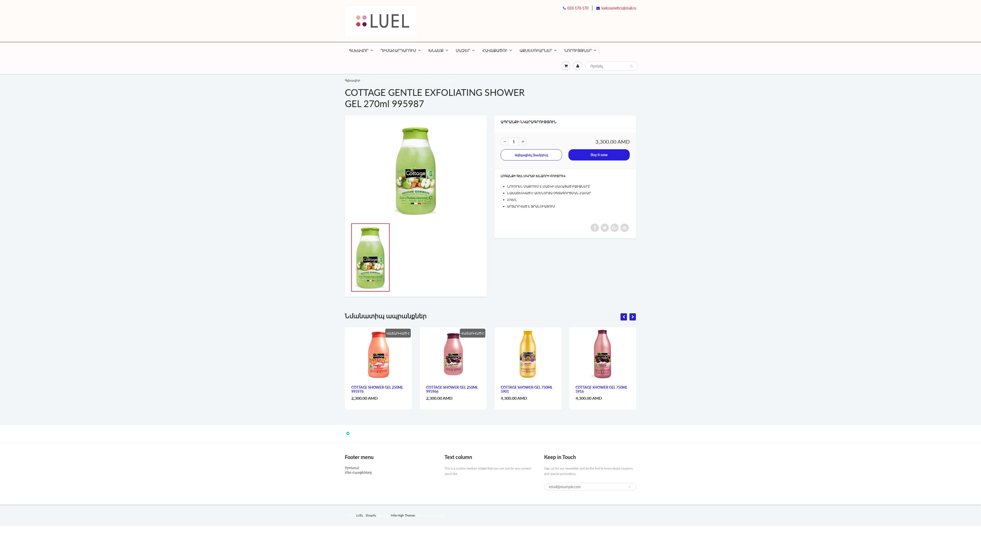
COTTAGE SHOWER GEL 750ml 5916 (601, 389)
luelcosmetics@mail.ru (618, 8)
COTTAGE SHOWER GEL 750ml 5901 (527, 389)
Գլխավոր (352, 80)
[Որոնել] (631, 66)
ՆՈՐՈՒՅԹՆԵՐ (578, 50)
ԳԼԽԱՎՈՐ (358, 50)
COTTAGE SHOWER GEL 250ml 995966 (452, 389)
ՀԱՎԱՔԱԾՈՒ (494, 50)
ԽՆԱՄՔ (435, 50)
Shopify (371, 515)
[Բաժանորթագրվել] (630, 487)
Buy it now (599, 155)
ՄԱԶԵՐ (463, 50)
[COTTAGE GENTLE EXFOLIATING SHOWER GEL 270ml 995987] (415, 170)
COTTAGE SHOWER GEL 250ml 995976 (377, 389)
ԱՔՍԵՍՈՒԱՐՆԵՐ (536, 50)
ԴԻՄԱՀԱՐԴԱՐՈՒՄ (398, 50)
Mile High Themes (403, 515)
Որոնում (352, 468)
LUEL (359, 515)
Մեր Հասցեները (358, 472)
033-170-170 (577, 8)
